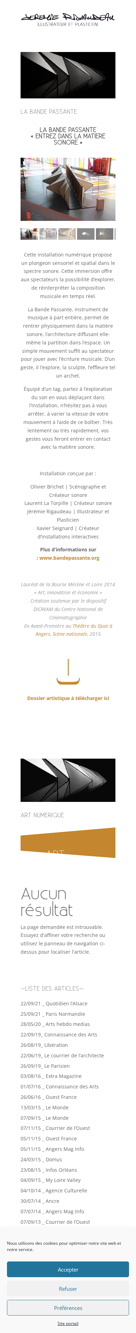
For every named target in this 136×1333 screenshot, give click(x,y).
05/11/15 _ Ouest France (49, 1138)
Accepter (68, 1269)
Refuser (68, 1288)
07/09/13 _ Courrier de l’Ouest (55, 1222)
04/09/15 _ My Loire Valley (51, 1180)
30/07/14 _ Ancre (40, 1201)
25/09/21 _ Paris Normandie (53, 1014)
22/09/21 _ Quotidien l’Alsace (54, 1003)
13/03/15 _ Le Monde (45, 1107)
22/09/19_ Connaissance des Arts (59, 1034)
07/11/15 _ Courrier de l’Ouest (55, 1128)
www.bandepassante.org (69, 557)
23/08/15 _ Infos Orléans (49, 1170)
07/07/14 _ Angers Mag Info (52, 1211)
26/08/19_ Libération (44, 1045)
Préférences (68, 1307)
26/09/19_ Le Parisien (45, 1066)
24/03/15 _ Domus (41, 1159)
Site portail (68, 1323)
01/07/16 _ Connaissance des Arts (60, 1086)
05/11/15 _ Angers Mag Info (52, 1149)
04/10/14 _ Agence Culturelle (54, 1190)
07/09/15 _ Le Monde (45, 1118)
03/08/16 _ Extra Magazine (51, 1076)
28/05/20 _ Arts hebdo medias (55, 1024)
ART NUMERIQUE (42, 815)
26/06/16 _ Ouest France (49, 1097)
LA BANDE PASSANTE (49, 112)
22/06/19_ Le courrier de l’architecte (62, 1055)
